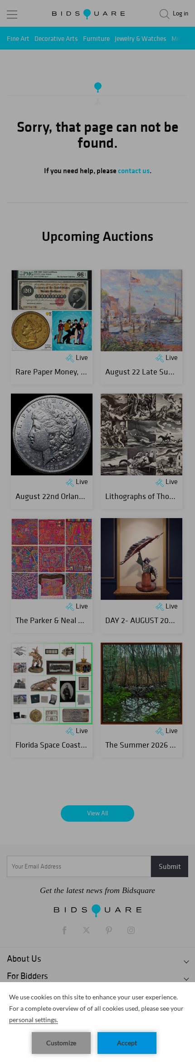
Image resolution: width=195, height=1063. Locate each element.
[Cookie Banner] (97, 1022)
